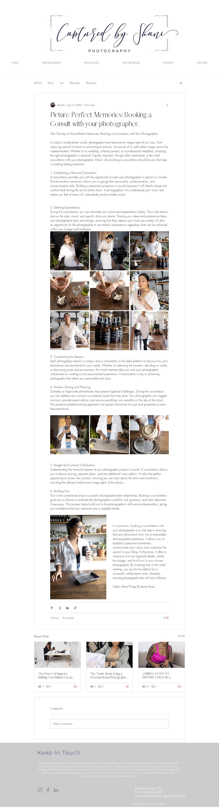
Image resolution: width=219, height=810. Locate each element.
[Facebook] (48, 790)
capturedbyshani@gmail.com (160, 796)
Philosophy (75, 82)
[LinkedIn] (56, 790)
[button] (180, 83)
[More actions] (167, 105)
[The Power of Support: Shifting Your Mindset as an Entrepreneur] (57, 655)
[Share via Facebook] (51, 607)
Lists (61, 82)
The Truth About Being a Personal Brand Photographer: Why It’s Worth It (109, 675)
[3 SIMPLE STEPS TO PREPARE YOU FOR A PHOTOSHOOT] (161, 655)
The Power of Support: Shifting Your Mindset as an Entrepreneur (55, 675)
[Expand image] (69, 250)
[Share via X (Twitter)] (59, 607)
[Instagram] (40, 790)
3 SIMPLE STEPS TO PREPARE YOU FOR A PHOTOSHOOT (156, 675)
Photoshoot (91, 82)
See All (181, 635)
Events (51, 82)
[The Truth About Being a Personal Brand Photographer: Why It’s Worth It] (109, 655)
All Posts (38, 82)
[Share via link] (75, 607)
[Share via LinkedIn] (67, 607)
